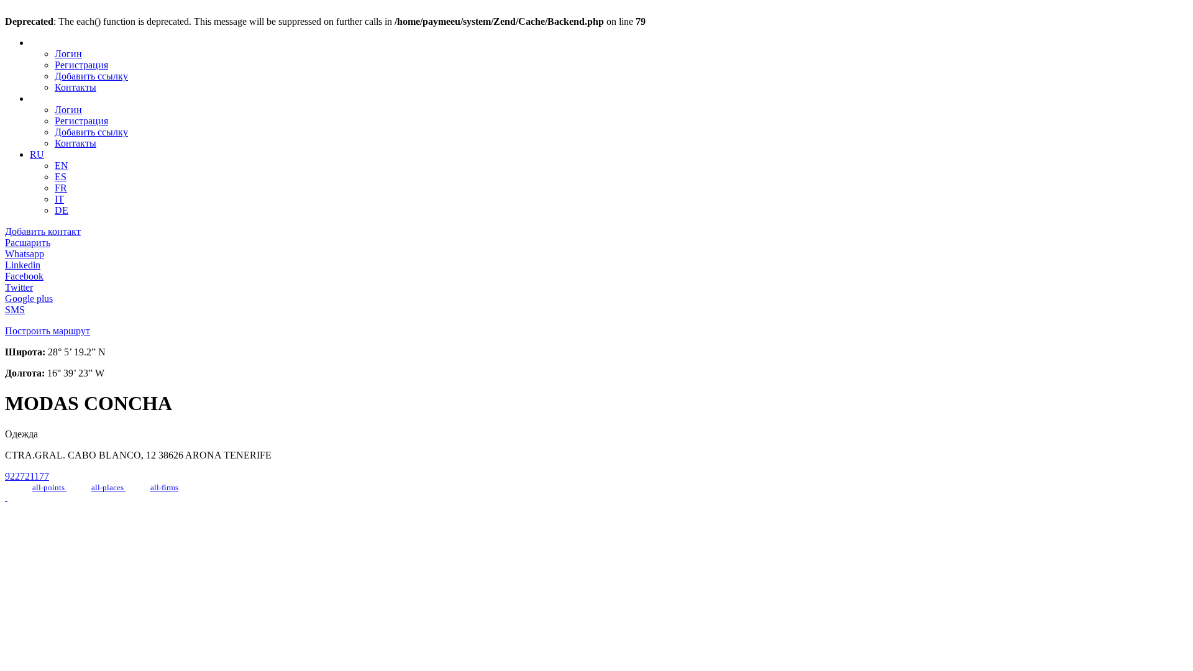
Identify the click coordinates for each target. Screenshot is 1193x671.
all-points (49, 487)
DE (61, 210)
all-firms (164, 487)
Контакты (75, 87)
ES (60, 176)
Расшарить (27, 242)
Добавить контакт (43, 231)
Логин (68, 53)
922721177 (27, 476)
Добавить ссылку (91, 76)
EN (61, 165)
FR (61, 188)
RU (37, 154)
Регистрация (81, 65)
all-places (108, 487)
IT (59, 199)
